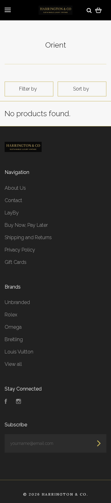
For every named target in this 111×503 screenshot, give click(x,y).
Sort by (81, 89)
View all (13, 364)
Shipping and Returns (28, 237)
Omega (13, 327)
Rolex (11, 315)
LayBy (12, 213)
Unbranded (17, 302)
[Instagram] (18, 402)
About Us (15, 188)
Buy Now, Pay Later (26, 225)
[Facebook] (6, 402)
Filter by (28, 89)
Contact (13, 200)
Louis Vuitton (19, 352)
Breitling (14, 339)
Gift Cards (16, 262)
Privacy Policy (20, 250)
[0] (98, 10)
